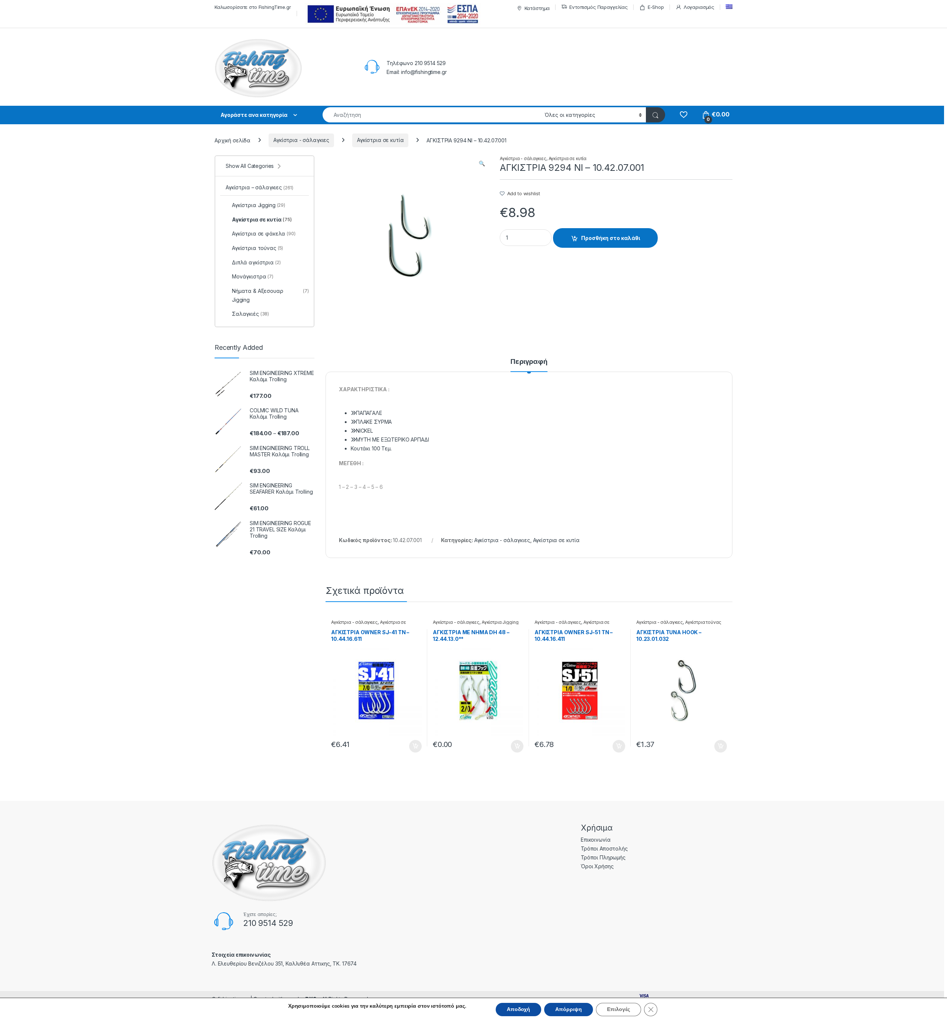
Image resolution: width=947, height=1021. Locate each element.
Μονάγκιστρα (252, 276)
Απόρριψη (568, 1009)
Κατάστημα (537, 8)
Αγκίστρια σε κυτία (380, 140)
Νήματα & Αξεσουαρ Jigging (270, 295)
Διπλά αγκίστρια (256, 262)
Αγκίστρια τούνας (703, 622)
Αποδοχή (518, 1009)
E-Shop (656, 7)
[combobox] (431, 114)
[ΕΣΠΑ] (392, 14)
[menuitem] (729, 7)
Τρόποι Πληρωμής (603, 857)
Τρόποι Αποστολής (604, 848)
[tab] (528, 365)
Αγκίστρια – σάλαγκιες (259, 187)
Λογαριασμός (699, 7)
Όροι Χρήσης (597, 866)
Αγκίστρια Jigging (500, 622)
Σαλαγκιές (250, 314)
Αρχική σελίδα (232, 140)
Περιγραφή (528, 361)
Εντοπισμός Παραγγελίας (598, 7)
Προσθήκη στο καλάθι (610, 238)
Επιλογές (618, 1009)
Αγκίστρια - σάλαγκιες (301, 140)
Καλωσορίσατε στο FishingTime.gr (253, 7)
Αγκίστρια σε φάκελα (264, 233)
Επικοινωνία (595, 839)
